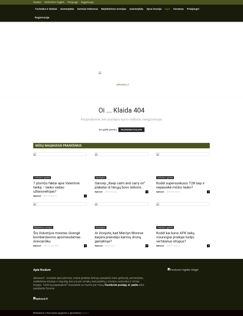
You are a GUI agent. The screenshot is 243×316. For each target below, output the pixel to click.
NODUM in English (54, 2)
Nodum (37, 2)
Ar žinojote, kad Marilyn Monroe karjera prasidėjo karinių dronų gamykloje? (119, 237)
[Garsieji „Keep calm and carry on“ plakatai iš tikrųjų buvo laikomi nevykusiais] (121, 166)
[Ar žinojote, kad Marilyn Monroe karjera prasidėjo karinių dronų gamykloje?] (121, 215)
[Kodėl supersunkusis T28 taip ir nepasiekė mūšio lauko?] (183, 166)
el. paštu (133, 284)
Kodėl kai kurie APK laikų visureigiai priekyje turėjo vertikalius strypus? (175, 237)
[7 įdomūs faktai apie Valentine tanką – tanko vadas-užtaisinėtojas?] (60, 166)
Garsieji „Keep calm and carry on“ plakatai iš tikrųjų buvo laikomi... (120, 185)
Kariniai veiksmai (87, 8)
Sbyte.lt (85, 313)
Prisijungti (72, 2)
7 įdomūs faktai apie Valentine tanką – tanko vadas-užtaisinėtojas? (56, 187)
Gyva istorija (154, 8)
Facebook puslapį (115, 284)
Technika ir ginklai (46, 8)
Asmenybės (67, 8)
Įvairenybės (136, 8)
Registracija (87, 2)
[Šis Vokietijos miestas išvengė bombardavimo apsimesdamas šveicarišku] (60, 215)
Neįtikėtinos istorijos (113, 8)
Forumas (178, 8)
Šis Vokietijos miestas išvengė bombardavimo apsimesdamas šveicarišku (57, 237)
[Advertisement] (121, 46)
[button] (206, 9)
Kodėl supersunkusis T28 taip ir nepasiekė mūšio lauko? (180, 185)
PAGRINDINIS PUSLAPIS (131, 130)
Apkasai (37, 196)
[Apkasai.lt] (121, 84)
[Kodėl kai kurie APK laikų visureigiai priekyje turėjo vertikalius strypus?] (183, 215)
